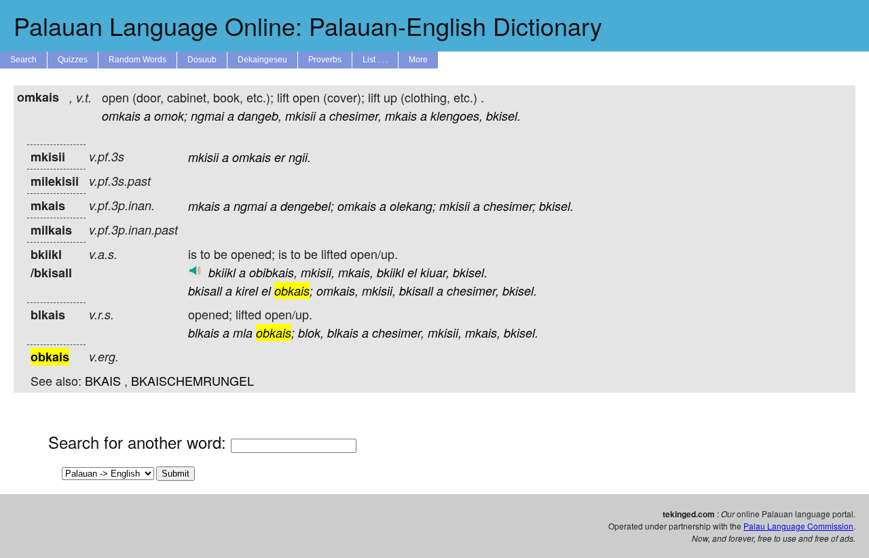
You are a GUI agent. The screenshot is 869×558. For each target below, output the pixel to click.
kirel (247, 290)
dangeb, (260, 115)
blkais (203, 332)
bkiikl (222, 272)
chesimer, (355, 115)
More (418, 59)
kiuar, (434, 272)
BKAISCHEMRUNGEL (192, 380)
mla (243, 332)
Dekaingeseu (262, 59)
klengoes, (456, 115)
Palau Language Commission (798, 526)
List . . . (375, 59)
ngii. (300, 156)
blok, (311, 332)
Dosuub (202, 59)
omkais (121, 115)
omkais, (337, 290)
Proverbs (324, 59)
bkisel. (503, 115)
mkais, (355, 272)
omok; (170, 115)
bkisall (205, 290)
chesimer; (509, 205)
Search (23, 59)
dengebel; (307, 205)
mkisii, (318, 272)
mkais (401, 115)
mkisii (300, 115)
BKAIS (103, 380)
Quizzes (73, 59)
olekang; (413, 205)
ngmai (207, 115)
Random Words (137, 59)
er (279, 156)
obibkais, (273, 272)
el (412, 272)
